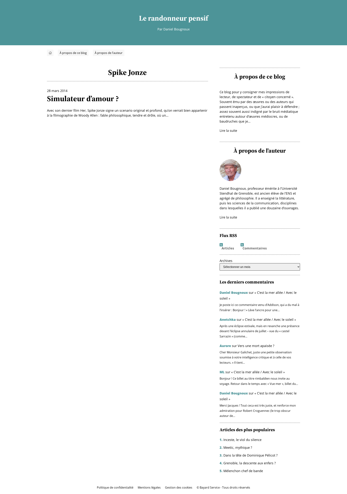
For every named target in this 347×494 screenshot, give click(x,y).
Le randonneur (163, 18)
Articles (228, 248)
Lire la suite (228, 130)
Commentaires (255, 248)
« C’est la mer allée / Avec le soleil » (269, 319)
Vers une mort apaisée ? (256, 346)
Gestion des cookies (178, 487)
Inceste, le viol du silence (242, 440)
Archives (226, 260)
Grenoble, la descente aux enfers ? (249, 463)
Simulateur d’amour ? (83, 98)
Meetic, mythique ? (237, 447)
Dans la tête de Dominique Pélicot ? (250, 455)
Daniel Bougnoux (234, 292)
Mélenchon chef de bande (243, 471)
